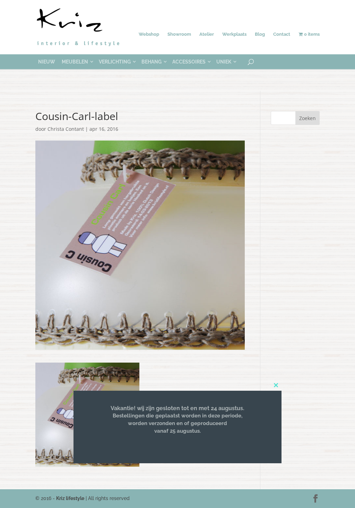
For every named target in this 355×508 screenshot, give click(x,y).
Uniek (223, 62)
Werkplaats (234, 34)
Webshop (149, 34)
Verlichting (115, 62)
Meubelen (75, 62)
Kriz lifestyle (70, 498)
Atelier (206, 34)
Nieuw (46, 62)
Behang (151, 62)
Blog (260, 34)
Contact (281, 34)
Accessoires (189, 62)
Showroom (179, 34)
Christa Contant (65, 129)
